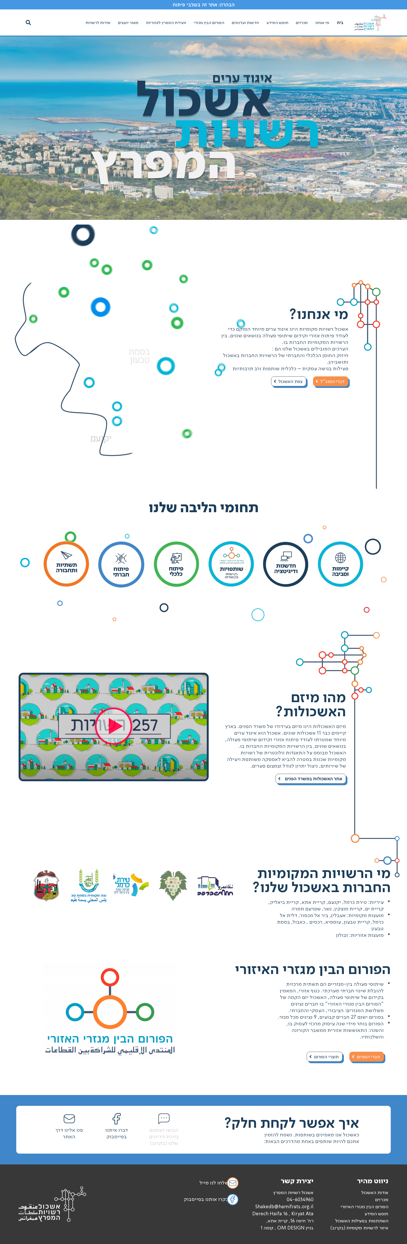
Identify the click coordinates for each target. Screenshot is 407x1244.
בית (340, 22)
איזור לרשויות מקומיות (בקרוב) (359, 1228)
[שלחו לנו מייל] (233, 1183)
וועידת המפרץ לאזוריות (166, 22)
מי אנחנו (322, 22)
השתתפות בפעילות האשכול (361, 1221)
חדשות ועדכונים (245, 22)
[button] (28, 23)
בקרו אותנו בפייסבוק (206, 1199)
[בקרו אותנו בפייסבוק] (233, 1199)
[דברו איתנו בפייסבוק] (116, 1119)
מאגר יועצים (128, 22)
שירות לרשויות (97, 22)
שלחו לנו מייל (213, 1183)
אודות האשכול (374, 1192)
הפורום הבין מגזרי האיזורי (364, 1206)
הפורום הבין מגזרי (209, 22)
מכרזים (302, 22)
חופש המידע (277, 22)
